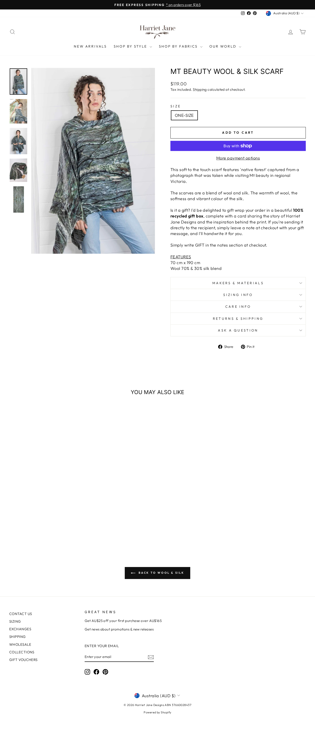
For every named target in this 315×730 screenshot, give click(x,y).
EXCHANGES (20, 629)
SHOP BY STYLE (131, 46)
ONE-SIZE (184, 115)
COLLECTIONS (21, 652)
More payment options (238, 158)
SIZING (15, 621)
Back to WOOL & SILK (160, 572)
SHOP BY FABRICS (179, 46)
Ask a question (238, 330)
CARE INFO (238, 307)
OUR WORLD (223, 46)
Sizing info (238, 295)
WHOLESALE (20, 644)
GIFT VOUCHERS (23, 660)
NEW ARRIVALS (90, 46)
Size (175, 106)
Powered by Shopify (157, 712)
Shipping (200, 89)
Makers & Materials (238, 283)
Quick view (44, 506)
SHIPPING (17, 636)
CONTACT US (20, 614)
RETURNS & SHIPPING (238, 319)
